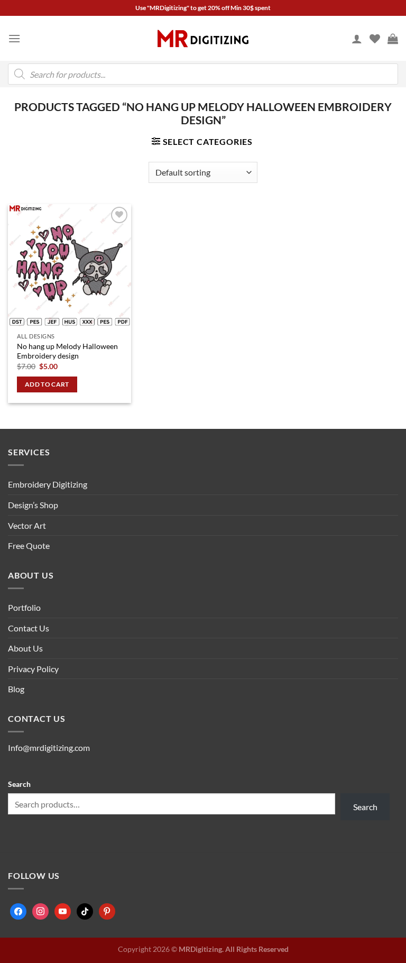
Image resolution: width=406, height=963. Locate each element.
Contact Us (28, 628)
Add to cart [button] (47, 384)
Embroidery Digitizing (47, 484)
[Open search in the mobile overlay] (203, 74)
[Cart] (392, 38)
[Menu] (14, 38)
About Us (25, 648)
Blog (16, 689)
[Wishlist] (375, 38)
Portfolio (24, 607)
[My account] (357, 38)
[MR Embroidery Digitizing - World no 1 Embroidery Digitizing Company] (203, 38)
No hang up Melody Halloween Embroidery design (67, 351)
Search (19, 783)
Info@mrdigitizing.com (49, 747)
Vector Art (27, 525)
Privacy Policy (33, 669)
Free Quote (29, 545)
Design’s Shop (33, 505)
